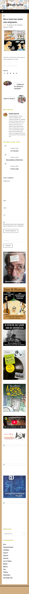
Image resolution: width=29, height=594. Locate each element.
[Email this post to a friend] (16, 73)
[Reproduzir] (5, 427)
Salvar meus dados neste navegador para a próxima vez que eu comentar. (13, 225)
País (4, 569)
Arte (4, 544)
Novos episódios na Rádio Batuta (14, 160)
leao (16, 65)
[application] (14, 422)
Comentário (7, 181)
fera (13, 65)
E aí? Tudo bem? (14, 151)
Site (4, 215)
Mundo (4, 25)
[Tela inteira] (24, 427)
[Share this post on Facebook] (4, 73)
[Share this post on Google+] (13, 73)
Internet (5, 558)
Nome (5, 200)
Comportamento (8, 547)
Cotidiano (6, 550)
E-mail (5, 208)
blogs (5, 65)
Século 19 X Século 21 (14, 99)
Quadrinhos (6, 575)
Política (5, 572)
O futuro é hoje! (14, 169)
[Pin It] (10, 73)
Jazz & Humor (7, 561)
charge (9, 65)
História (5, 555)
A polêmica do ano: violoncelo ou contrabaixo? (14, 86)
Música (5, 566)
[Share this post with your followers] (7, 73)
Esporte (5, 552)
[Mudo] (21, 427)
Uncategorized (7, 577)
